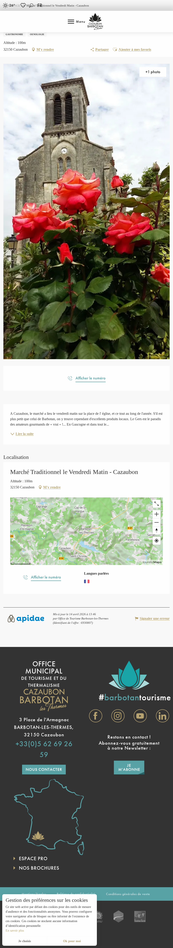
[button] (31, 5)
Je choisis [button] (24, 941)
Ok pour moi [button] (72, 941)
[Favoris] (23, 5)
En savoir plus (15, 930)
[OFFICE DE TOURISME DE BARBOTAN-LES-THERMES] (95, 21)
